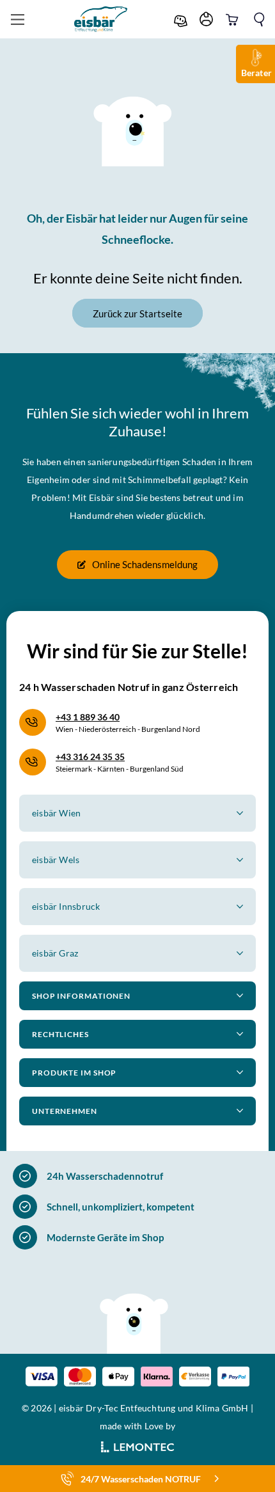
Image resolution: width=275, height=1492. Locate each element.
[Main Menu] (17, 19)
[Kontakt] (182, 20)
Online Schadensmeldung (145, 564)
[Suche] (259, 20)
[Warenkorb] (233, 20)
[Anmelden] (207, 20)
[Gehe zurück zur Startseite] (101, 19)
